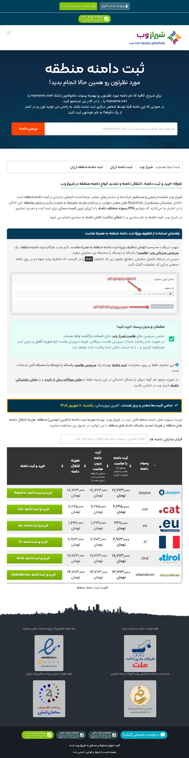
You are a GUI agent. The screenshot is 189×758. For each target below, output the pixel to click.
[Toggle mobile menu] (9, 32)
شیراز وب (80, 745)
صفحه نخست (109, 752)
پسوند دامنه (144, 466)
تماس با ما (78, 752)
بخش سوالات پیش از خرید (63, 379)
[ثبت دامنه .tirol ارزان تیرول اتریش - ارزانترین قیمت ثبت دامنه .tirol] (169, 554)
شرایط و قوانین (93, 752)
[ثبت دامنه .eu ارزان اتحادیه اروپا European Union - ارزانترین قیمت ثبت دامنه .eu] (169, 522)
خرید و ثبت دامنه (32, 466)
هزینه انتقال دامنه (75, 466)
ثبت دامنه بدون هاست (98, 466)
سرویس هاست (85, 365)
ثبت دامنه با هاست (120, 466)
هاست (142, 253)
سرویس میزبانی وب (164, 253)
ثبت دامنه (119, 365)
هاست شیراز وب (124, 336)
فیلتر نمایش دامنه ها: (165, 439)
